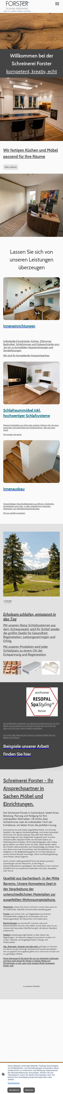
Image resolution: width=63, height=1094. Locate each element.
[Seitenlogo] (17, 6)
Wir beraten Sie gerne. (12, 434)
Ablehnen (29, 1090)
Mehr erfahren (11, 167)
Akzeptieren (14, 1090)
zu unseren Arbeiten (31, 986)
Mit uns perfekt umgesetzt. (14, 513)
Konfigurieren (14, 1083)
